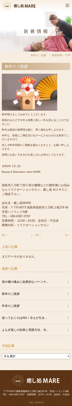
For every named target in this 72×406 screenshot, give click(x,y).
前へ (4, 234)
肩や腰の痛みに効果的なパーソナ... (25, 281)
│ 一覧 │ (36, 234)
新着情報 (57, 55)
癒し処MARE (37, 402)
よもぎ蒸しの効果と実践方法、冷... (25, 329)
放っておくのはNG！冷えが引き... (24, 317)
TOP (67, 55)
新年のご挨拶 (12, 293)
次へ (67, 234)
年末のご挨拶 (11, 305)
